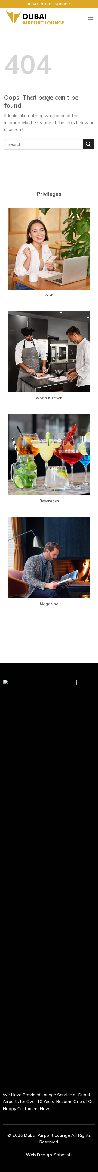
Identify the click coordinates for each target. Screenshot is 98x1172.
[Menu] (90, 17)
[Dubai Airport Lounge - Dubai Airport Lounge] (35, 18)
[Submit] (88, 144)
